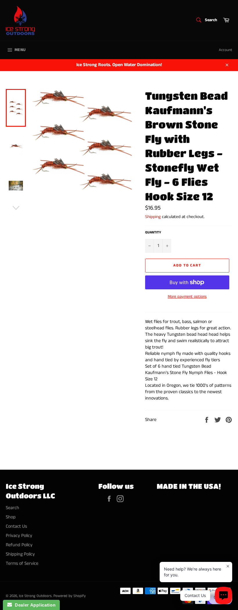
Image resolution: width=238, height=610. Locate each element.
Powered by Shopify (69, 595)
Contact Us (16, 526)
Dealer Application (33, 604)
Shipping (153, 217)
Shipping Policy (20, 554)
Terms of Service (22, 563)
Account (225, 50)
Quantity (153, 232)
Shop (11, 517)
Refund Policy (19, 545)
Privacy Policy (19, 535)
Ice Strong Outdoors (35, 595)
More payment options (187, 296)
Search (12, 507)
